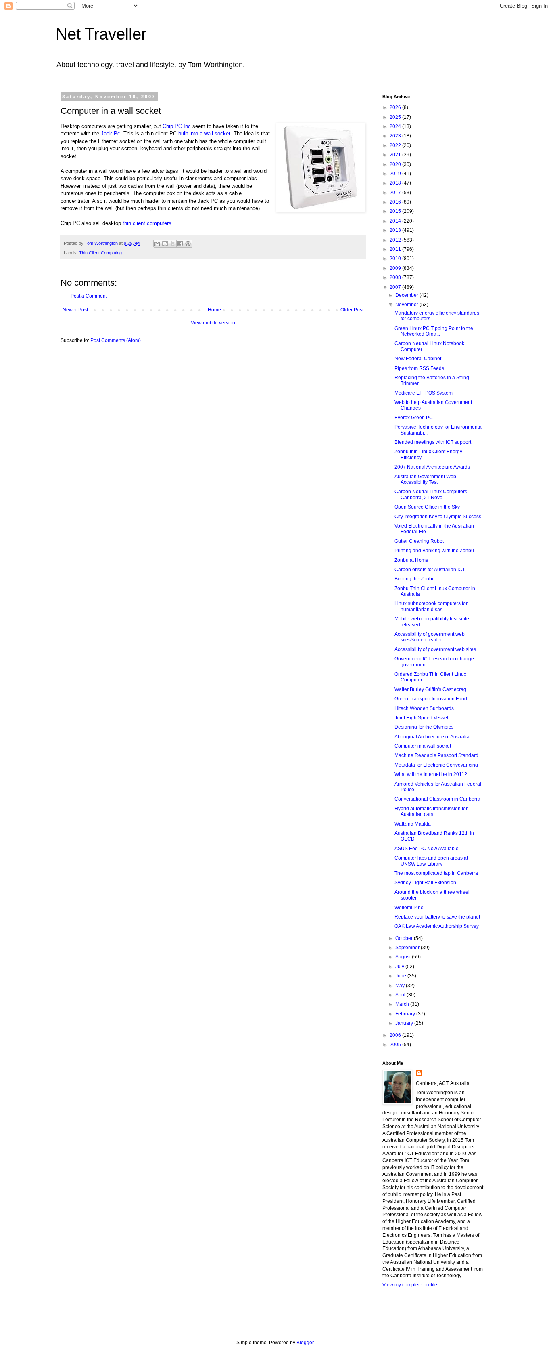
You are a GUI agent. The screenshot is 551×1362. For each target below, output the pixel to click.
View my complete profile (409, 1285)
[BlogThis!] (165, 244)
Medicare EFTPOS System (423, 393)
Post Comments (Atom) (115, 340)
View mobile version (213, 323)
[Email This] (157, 244)
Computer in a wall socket (422, 746)
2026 (396, 107)
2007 (396, 287)
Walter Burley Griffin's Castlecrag (430, 689)
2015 (396, 211)
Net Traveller (101, 34)
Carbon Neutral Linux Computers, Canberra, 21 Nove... (431, 494)
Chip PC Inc (177, 126)
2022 (396, 145)
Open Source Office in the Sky (427, 507)
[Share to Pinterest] (188, 244)
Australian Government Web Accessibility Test (425, 479)
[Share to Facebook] (180, 244)
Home (214, 310)
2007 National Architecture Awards (432, 467)
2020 (396, 164)
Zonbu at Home (411, 560)
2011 (396, 249)
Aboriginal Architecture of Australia (432, 737)
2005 (396, 1044)
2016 (396, 202)
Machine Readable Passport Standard (436, 755)
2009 (396, 268)
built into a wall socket (204, 133)
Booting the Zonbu (414, 579)
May (400, 985)
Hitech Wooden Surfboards (424, 708)
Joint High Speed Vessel (421, 718)
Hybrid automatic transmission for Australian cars (431, 811)
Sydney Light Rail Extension (425, 882)
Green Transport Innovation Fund (430, 699)
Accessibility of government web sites (435, 649)
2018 (396, 183)
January (404, 1023)
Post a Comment (89, 296)
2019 (396, 174)
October (404, 938)
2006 (396, 1035)
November (407, 304)
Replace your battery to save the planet (437, 917)
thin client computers (147, 223)
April (401, 995)
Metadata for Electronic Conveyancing (436, 765)
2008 (396, 277)
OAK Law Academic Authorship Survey (436, 926)
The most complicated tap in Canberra (436, 873)
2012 (396, 240)
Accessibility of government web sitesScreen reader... (429, 637)
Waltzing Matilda (412, 824)
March (402, 1004)
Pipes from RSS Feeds (419, 368)
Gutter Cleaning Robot (419, 541)
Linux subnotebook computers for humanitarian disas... (431, 606)
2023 (396, 136)
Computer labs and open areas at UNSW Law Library (431, 860)
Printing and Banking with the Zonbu (434, 550)
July (400, 966)
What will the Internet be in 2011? (430, 774)
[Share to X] (173, 244)
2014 (396, 221)
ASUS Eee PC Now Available (426, 848)
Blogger (304, 1342)
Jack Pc (110, 133)
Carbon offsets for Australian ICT (429, 569)
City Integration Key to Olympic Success (437, 516)
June (401, 976)
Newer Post (75, 310)
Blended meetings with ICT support (432, 442)
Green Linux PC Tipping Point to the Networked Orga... (433, 331)
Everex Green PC (413, 417)
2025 (396, 117)
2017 (396, 192)
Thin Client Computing (100, 252)
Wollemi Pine (409, 907)
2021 (396, 155)
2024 (396, 126)
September (408, 947)
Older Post (351, 310)
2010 (396, 258)
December (407, 295)
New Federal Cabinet (417, 359)
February (405, 1014)
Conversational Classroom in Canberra (437, 799)
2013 (396, 230)
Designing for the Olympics (423, 727)
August (403, 957)
